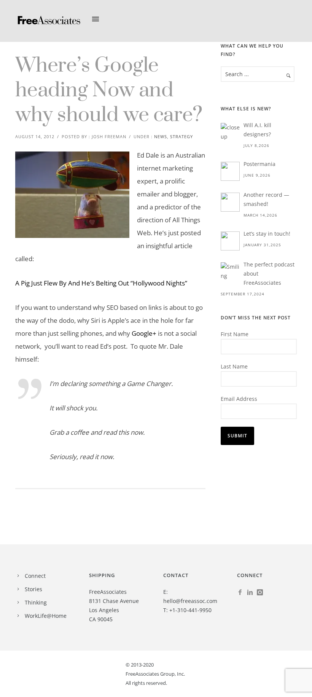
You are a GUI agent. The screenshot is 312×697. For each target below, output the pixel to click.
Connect (35, 575)
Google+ (144, 333)
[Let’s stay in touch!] (230, 240)
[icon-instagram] (262, 592)
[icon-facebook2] (242, 592)
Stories (33, 589)
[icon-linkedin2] (252, 592)
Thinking (36, 602)
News (160, 136)
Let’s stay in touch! (267, 233)
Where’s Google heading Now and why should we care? (108, 90)
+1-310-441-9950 (190, 610)
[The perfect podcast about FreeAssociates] (230, 271)
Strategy (181, 136)
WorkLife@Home (46, 615)
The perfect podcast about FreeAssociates (269, 273)
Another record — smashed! (266, 199)
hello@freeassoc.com (190, 600)
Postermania (259, 163)
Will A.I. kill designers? (257, 129)
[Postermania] (230, 171)
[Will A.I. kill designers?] (230, 132)
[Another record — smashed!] (230, 202)
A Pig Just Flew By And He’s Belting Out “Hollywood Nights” (102, 283)
